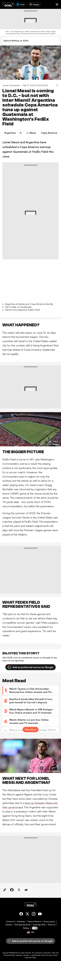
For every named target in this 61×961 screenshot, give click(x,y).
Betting (26, 928)
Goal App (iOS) (39, 925)
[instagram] (33, 914)
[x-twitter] (27, 914)
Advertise (21, 922)
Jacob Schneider (11, 85)
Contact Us (10, 922)
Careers (8, 925)
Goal (16, 953)
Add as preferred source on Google (32, 667)
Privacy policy (49, 922)
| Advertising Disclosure (29, 33)
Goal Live (52, 925)
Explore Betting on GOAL (16, 40)
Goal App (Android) (22, 925)
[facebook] (21, 914)
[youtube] (39, 914)
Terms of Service (34, 922)
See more (30, 729)
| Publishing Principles (46, 33)
